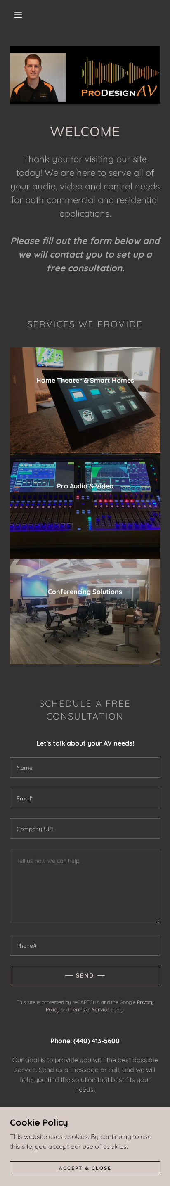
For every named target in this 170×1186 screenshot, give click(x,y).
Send (85, 975)
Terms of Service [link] (90, 1009)
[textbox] (85, 767)
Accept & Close (85, 1168)
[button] (18, 15)
